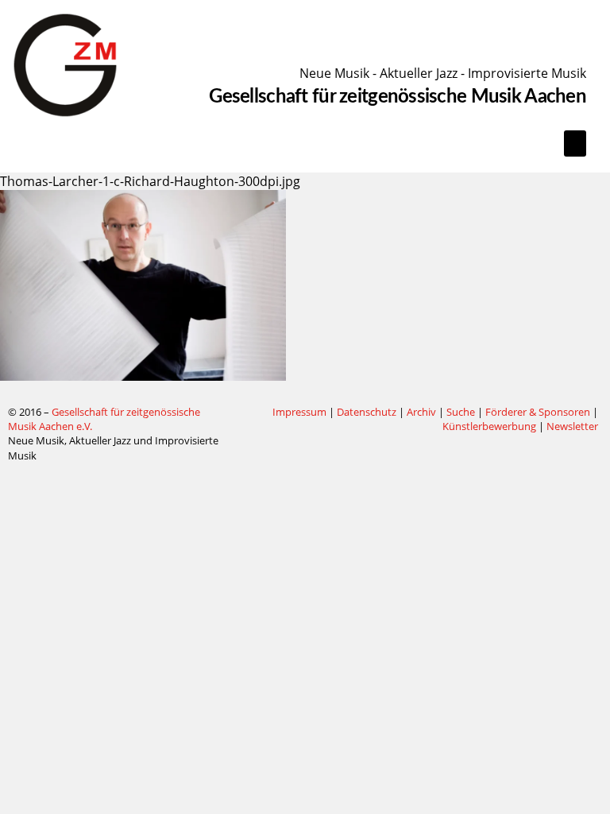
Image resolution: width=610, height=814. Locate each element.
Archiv (421, 412)
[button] (575, 143)
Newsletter (572, 426)
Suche (460, 412)
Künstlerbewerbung (490, 426)
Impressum (299, 412)
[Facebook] (244, 413)
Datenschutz (366, 412)
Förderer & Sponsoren (537, 412)
